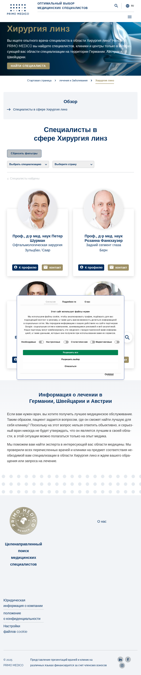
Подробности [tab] (69, 302)
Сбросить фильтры (24, 153)
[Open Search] (116, 6)
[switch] (66, 342)
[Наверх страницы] (134, 668)
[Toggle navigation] (130, 17)
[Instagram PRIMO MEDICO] (122, 665)
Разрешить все (70, 352)
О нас (101, 521)
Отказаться (70, 366)
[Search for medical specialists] (127, 337)
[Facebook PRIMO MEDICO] (128, 659)
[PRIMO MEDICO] (18, 9)
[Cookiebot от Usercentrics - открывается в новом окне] (106, 375)
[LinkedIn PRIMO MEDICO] (120, 659)
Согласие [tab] (51, 302)
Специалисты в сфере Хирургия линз (40, 109)
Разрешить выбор (70, 359)
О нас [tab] (87, 302)
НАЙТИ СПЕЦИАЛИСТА (28, 66)
